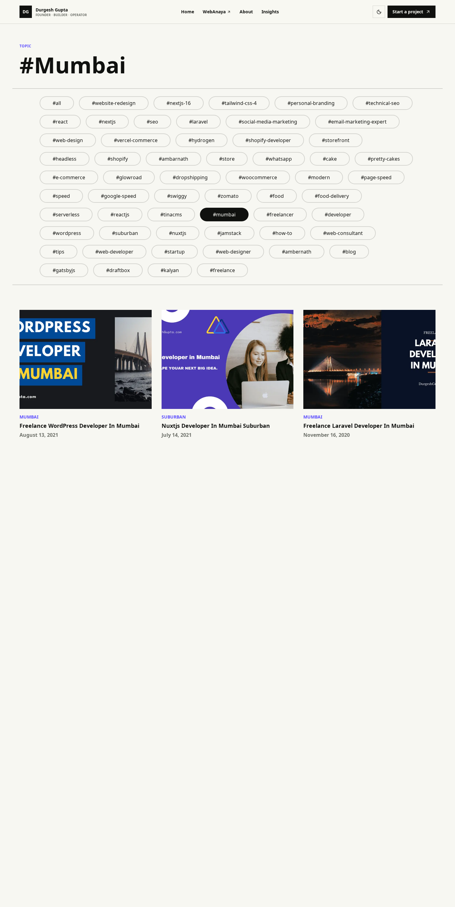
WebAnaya (214, 12)
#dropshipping (190, 177)
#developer (338, 214)
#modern (319, 177)
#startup (174, 251)
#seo (152, 121)
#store (227, 158)
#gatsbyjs (64, 270)
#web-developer (114, 251)
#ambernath (296, 251)
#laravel (198, 121)
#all (57, 103)
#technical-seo (383, 103)
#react (60, 121)
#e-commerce (69, 177)
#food (277, 196)
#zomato (228, 196)
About (246, 12)
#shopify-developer (268, 140)
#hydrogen (201, 140)
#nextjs (107, 121)
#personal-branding (311, 103)
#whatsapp (279, 158)
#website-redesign (114, 103)
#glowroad (129, 177)
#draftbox (118, 270)
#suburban (125, 233)
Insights (270, 12)
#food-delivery (332, 196)
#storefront (335, 140)
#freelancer (280, 214)
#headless (64, 158)
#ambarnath (173, 158)
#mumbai (224, 214)
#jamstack (229, 233)
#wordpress (67, 233)
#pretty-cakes (384, 158)
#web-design (68, 140)
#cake (330, 158)
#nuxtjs (177, 233)
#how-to (282, 233)
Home (187, 12)
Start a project (407, 12)
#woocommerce (258, 177)
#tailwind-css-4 (239, 103)
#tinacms (171, 214)
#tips (58, 251)
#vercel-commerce (136, 140)
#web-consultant (343, 233)
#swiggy (177, 196)
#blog (349, 251)
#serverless (66, 214)
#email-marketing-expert (357, 121)
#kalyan (170, 270)
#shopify (117, 158)
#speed (61, 196)
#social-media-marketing (268, 121)
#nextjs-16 (179, 103)
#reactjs (119, 214)
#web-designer (233, 251)
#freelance (222, 270)
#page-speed (376, 177)
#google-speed (118, 196)
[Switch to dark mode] (379, 12)
